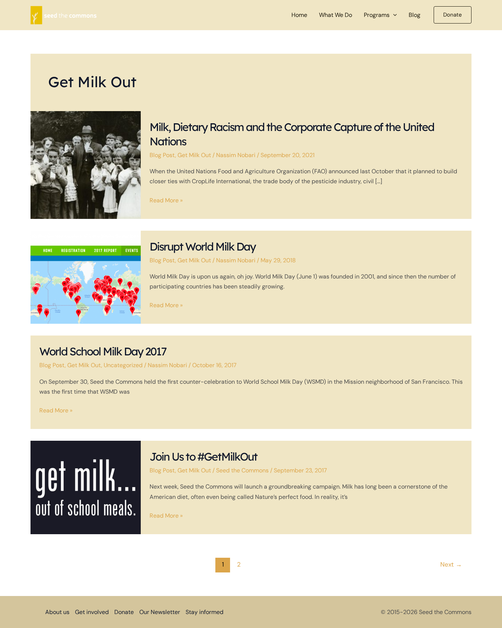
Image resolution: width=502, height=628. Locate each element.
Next (451, 564)
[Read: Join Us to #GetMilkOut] (86, 487)
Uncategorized (123, 365)
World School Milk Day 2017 (102, 351)
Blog (414, 15)
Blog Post (162, 155)
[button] (393, 15)
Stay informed (204, 612)
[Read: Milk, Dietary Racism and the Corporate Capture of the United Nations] (86, 164)
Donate (124, 612)
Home (299, 15)
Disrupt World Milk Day (202, 246)
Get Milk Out (194, 155)
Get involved (92, 612)
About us (57, 612)
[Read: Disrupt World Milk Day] (86, 276)
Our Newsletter (159, 612)
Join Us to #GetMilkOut (203, 457)
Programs (377, 15)
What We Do (335, 15)
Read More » (166, 200)
